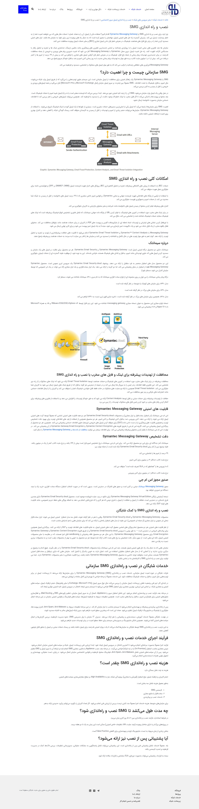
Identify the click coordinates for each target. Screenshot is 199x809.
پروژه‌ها (70, 9)
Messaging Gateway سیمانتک (151, 486)
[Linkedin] (90, 790)
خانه (166, 19)
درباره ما (53, 9)
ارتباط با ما (42, 9)
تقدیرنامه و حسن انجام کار (130, 801)
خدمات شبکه (136, 9)
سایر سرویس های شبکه (142, 19)
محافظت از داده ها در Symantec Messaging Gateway (65, 429)
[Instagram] (94, 790)
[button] (130, 9)
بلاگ (61, 9)
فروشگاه (79, 9)
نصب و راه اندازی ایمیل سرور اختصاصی (116, 19)
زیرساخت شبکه (175, 801)
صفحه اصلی (149, 9)
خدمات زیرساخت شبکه (116, 9)
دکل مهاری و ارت (95, 9)
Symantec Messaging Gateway (123, 34)
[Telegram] (98, 790)
